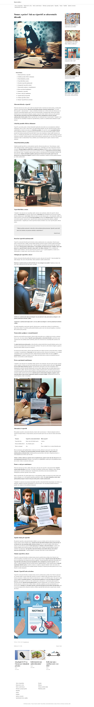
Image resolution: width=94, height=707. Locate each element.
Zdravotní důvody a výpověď (24, 74)
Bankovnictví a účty (28, 5)
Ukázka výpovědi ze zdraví (23, 97)
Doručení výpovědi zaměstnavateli (25, 83)
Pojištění (65, 5)
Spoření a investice (72, 5)
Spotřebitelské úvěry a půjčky (20, 7)
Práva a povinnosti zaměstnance (24, 89)
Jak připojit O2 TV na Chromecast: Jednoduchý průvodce (22, 664)
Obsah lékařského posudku (23, 78)
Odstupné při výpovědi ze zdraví (25, 85)
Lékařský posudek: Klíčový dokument (26, 76)
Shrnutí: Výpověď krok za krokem (25, 99)
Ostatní (61, 5)
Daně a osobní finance (37, 5)
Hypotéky (57, 5)
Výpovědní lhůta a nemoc (23, 81)
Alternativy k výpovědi (23, 91)
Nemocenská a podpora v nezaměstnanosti (27, 87)
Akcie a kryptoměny (19, 5)
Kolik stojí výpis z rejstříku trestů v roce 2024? (52, 664)
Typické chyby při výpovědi (24, 95)
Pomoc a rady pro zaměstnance (24, 93)
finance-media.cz (17, 2)
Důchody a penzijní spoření (48, 5)
